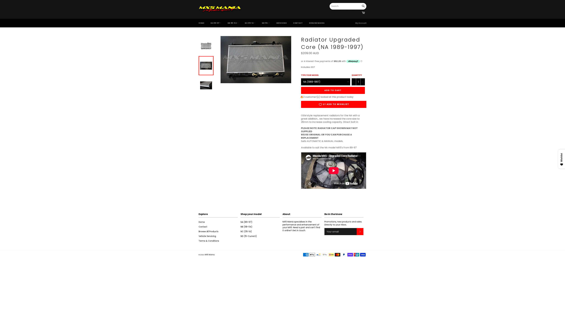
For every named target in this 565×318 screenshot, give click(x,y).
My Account (360, 23)
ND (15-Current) (249, 236)
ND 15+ (265, 23)
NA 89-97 (215, 23)
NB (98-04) (246, 226)
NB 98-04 (232, 23)
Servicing (281, 23)
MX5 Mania (210, 254)
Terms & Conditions (209, 240)
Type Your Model (310, 75)
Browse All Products (208, 231)
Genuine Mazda (316, 23)
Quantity (357, 75)
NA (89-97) (246, 222)
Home (201, 23)
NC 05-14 (249, 23)
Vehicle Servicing (207, 236)
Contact (298, 23)
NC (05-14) (246, 231)
